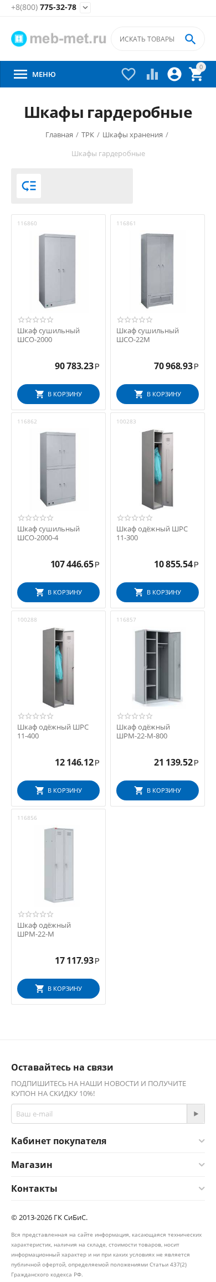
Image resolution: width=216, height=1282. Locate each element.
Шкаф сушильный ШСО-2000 (48, 335)
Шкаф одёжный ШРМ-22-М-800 (143, 731)
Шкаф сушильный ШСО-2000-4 (48, 533)
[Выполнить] (195, 1113)
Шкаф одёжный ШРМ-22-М (44, 929)
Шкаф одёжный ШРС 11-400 (53, 731)
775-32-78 (43, 7)
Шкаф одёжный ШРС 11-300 (152, 533)
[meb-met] (59, 38)
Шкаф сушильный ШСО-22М (147, 335)
